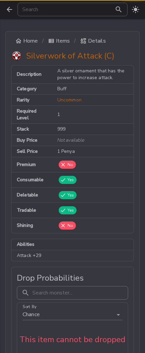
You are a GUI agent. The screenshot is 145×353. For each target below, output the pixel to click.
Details (97, 41)
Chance (31, 314)
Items (63, 41)
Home (30, 41)
